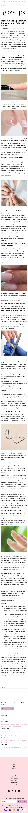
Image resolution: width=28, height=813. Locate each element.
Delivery (14, 775)
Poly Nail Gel (4, 31)
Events (14, 770)
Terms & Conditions (14, 778)
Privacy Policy (14, 780)
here (5, 368)
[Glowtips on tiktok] (12, 791)
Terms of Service (14, 782)
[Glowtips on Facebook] (9, 791)
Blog (14, 766)
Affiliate (14, 768)
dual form (7, 162)
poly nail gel (13, 28)
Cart (26, 5)
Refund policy (14, 784)
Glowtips (12, 805)
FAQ (14, 764)
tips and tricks (20, 28)
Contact (14, 762)
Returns (14, 776)
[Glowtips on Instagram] (15, 791)
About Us (14, 761)
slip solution (16, 213)
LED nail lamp (20, 150)
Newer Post (23, 680)
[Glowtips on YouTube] (19, 791)
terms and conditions (10, 807)
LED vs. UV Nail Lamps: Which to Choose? (11, 731)
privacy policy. (20, 807)
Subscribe (22, 801)
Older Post (5, 680)
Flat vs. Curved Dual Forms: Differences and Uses (13, 735)
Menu (4, 5)
